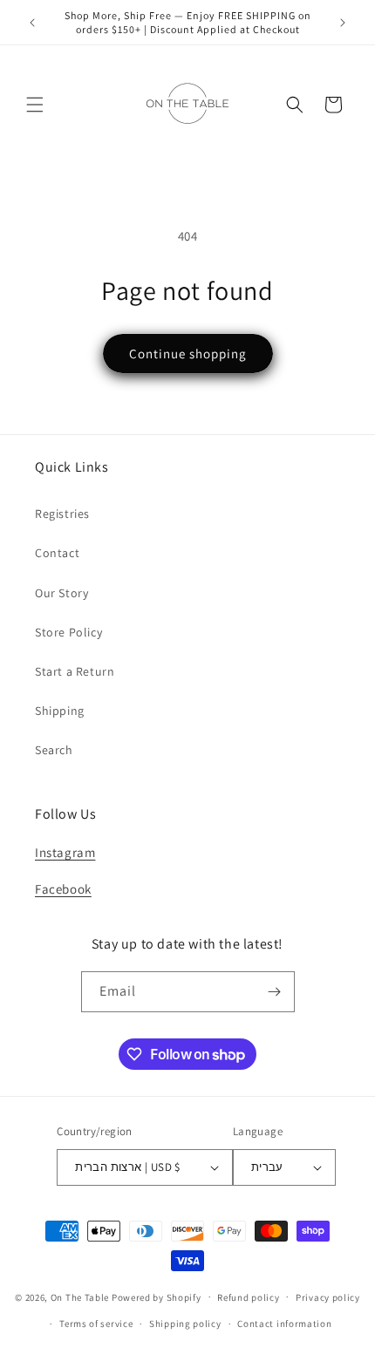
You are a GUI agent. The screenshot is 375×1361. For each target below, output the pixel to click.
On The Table (81, 1296)
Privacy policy (328, 1297)
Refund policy (248, 1297)
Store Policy (68, 632)
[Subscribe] (275, 991)
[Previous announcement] (32, 22)
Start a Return (74, 671)
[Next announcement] (343, 22)
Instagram (65, 852)
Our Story (61, 593)
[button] (35, 104)
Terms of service (96, 1323)
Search (54, 750)
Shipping (60, 710)
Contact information (284, 1323)
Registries (62, 513)
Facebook (63, 889)
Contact (57, 553)
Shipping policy (185, 1323)
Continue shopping (188, 353)
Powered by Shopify (156, 1296)
